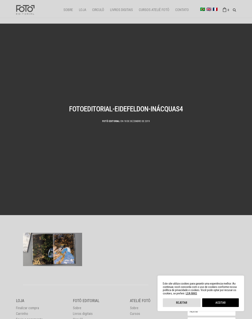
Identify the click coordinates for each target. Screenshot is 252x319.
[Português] (202, 9)
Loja (82, 10)
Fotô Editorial (111, 121)
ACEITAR (220, 302)
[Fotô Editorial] (25, 10)
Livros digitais (121, 10)
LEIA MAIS (191, 293)
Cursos (135, 314)
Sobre (68, 10)
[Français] (215, 9)
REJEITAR (181, 302)
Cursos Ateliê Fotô (154, 10)
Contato (182, 10)
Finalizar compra (27, 308)
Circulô (98, 10)
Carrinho (22, 314)
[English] (209, 9)
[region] (201, 293)
